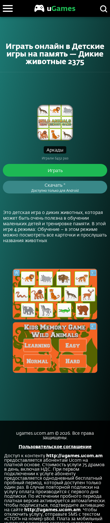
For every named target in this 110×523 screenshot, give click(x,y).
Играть (55, 170)
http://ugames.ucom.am (74, 455)
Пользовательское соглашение (55, 446)
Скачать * (55, 187)
